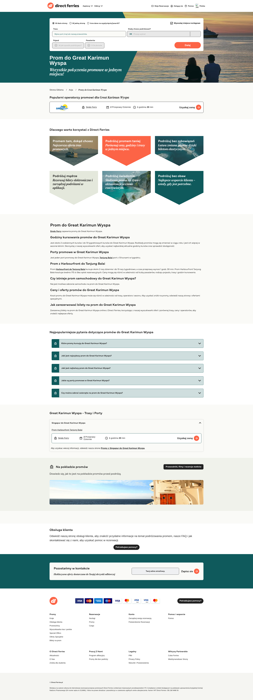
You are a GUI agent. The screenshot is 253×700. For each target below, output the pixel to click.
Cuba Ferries (173, 655)
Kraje (52, 618)
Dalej (188, 45)
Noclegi (92, 618)
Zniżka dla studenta (57, 663)
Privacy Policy (134, 659)
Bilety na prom (55, 640)
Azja (71, 90)
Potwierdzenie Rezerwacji (139, 622)
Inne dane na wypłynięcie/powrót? (105, 23)
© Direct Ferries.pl (56, 682)
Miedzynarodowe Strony (178, 659)
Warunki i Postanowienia (139, 663)
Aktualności (54, 655)
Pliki (130, 655)
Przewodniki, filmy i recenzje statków (183, 467)
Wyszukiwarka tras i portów (61, 629)
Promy (91, 622)
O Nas (52, 659)
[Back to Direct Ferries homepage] (63, 6)
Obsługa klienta (56, 622)
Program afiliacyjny (97, 655)
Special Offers (55, 633)
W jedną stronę (78, 23)
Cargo (91, 626)
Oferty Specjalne (56, 637)
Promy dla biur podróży (98, 659)
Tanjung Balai (106, 258)
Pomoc (171, 618)
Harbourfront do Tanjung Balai (70, 269)
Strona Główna (57, 90)
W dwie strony (61, 23)
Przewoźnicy (55, 626)
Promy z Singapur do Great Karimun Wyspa (123, 448)
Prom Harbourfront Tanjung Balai (67, 430)
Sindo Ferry (55, 231)
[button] (127, 343)
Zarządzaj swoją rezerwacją (140, 618)
